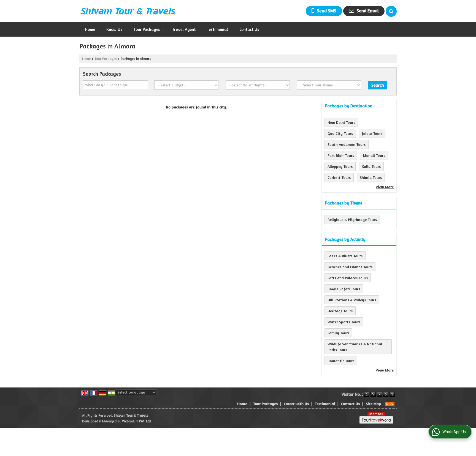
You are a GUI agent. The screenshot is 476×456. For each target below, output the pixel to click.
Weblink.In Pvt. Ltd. (137, 421)
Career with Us (296, 403)
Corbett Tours (339, 177)
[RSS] (390, 403)
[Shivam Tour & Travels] (127, 11)
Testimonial (217, 29)
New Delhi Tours (341, 122)
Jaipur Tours (372, 133)
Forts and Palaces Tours (348, 277)
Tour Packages (147, 29)
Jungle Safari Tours (344, 288)
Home (90, 29)
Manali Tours (374, 155)
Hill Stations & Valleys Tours (352, 299)
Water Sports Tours (344, 322)
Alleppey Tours (340, 166)
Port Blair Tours (341, 155)
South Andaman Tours (347, 144)
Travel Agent (184, 29)
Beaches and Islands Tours (350, 266)
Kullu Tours (371, 166)
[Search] (391, 11)
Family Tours (338, 333)
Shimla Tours (371, 177)
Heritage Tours (340, 310)
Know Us (114, 29)
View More (385, 186)
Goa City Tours (340, 133)
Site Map (373, 403)
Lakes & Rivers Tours (345, 255)
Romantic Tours (341, 360)
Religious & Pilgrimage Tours (352, 219)
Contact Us (249, 29)
